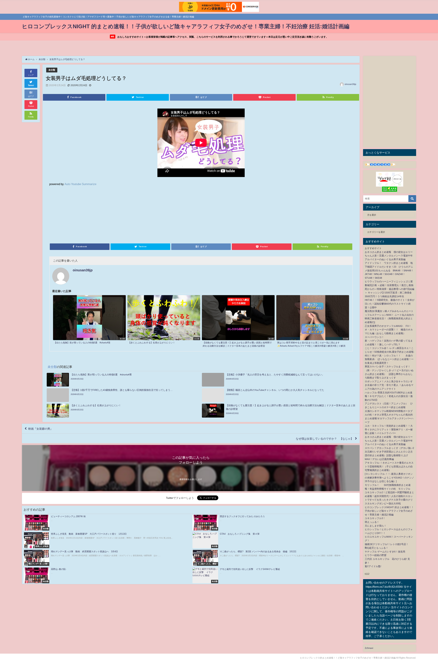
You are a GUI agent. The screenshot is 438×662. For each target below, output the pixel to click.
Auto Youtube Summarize (80, 183)
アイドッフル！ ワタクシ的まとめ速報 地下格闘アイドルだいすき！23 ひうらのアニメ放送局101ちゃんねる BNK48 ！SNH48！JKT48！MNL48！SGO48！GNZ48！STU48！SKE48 (389, 270)
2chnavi (369, 648)
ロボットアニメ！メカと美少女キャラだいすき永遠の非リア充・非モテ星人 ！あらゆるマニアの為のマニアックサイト (389, 385)
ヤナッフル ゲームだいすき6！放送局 (385, 551)
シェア (31, 75)
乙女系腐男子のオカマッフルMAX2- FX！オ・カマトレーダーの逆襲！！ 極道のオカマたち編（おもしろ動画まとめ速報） (389, 330)
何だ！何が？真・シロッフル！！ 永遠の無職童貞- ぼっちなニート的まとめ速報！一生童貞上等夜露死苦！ (389, 359)
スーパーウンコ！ (374, 337)
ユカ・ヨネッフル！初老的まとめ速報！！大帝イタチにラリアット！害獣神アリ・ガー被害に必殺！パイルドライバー (389, 429)
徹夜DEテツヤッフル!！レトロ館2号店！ (386, 544)
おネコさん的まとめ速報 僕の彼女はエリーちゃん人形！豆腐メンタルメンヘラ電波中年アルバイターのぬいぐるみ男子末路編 (389, 256)
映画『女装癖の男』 (40, 428)
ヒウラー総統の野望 (375, 555)
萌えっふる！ (372, 522)
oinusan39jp (350, 84)
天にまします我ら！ (375, 526)
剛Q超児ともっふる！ (376, 548)
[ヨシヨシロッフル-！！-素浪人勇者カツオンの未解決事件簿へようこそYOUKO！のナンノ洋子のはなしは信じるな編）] (389, 477)
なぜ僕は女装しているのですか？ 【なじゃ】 (324, 438)
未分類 (51, 70)
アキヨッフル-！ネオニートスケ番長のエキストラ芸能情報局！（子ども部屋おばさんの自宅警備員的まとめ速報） (389, 466)
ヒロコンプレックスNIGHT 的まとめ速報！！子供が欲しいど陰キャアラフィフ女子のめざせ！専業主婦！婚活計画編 (389, 511)
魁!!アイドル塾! (373, 566)
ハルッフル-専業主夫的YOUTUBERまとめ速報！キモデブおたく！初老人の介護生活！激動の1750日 (389, 396)
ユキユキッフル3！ (375, 518)
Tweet (31, 85)
